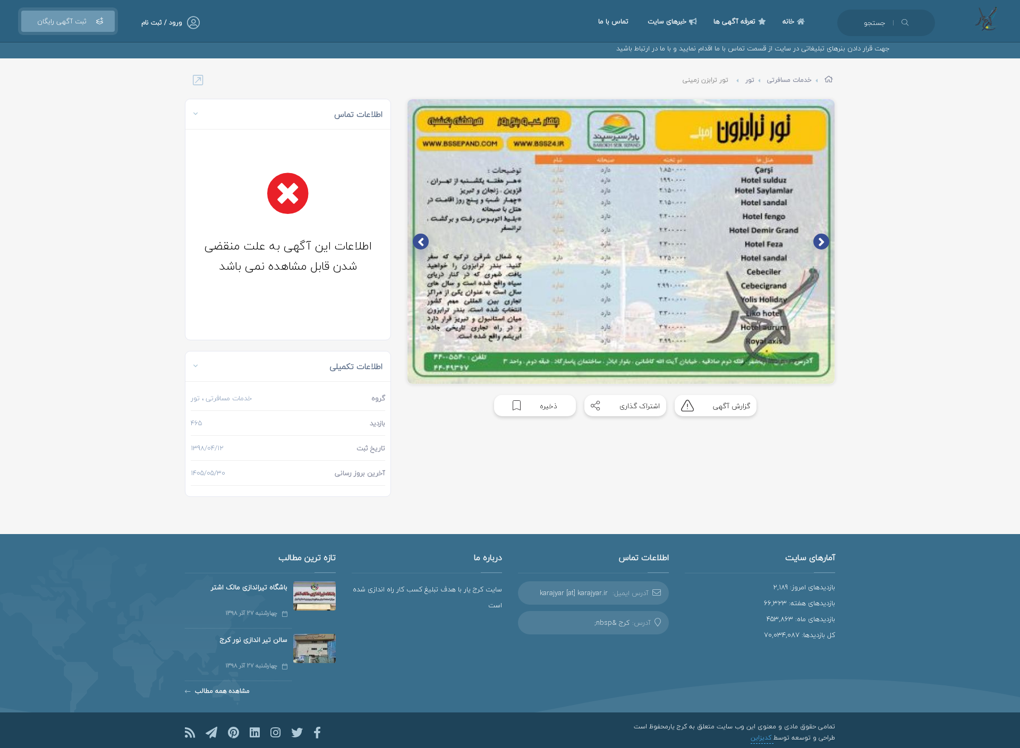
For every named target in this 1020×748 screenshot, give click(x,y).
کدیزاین (762, 737)
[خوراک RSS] (190, 732)
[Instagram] (275, 732)
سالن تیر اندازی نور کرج (253, 640)
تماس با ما (613, 21)
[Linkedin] (255, 732)
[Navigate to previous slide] (821, 242)
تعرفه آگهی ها (734, 21)
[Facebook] (317, 732)
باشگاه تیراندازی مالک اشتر (249, 587)
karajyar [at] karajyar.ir (574, 593)
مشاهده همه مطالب (222, 691)
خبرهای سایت (667, 21)
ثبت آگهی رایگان (62, 21)
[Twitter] (297, 732)
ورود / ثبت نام (161, 22)
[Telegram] (211, 732)
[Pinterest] (233, 732)
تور (749, 79)
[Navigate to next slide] (421, 242)
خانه (788, 21)
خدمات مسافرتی (789, 79)
